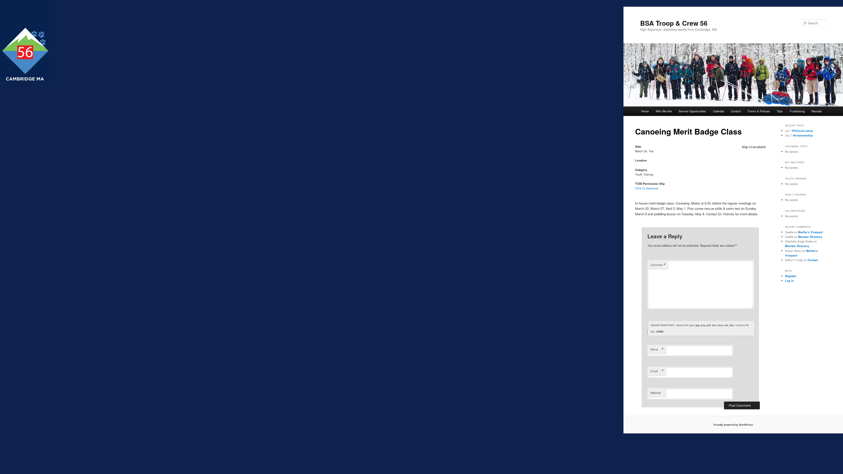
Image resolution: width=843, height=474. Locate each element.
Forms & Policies (759, 111)
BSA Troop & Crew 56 (674, 23)
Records (816, 111)
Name (657, 349)
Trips (780, 111)
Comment (658, 264)
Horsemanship (803, 135)
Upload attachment (699, 328)
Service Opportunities (692, 111)
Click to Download (646, 188)
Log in (789, 280)
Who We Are (664, 111)
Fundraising (797, 111)
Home (645, 111)
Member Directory (810, 237)
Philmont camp (802, 131)
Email (657, 371)
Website (655, 393)
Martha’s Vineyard (810, 232)
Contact (736, 111)
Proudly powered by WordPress (733, 425)
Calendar (718, 111)
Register (790, 276)
